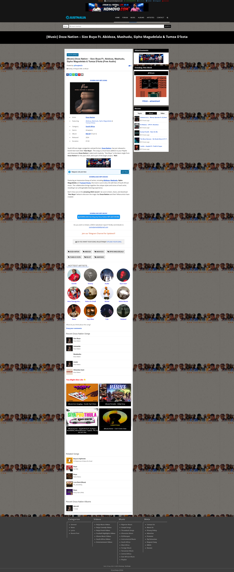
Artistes (150, 17)
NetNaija (128, 566)
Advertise (150, 533)
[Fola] (107, 310)
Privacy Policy (152, 530)
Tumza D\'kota (75, 257)
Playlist (124, 560)
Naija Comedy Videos (104, 528)
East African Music (128, 557)
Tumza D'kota (90, 123)
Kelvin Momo (123, 301)
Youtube (166, 1)
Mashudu (95, 121)
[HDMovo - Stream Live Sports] (117, 11)
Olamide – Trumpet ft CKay (148, 132)
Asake (107, 284)
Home (117, 17)
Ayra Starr (123, 284)
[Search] (167, 17)
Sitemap (121, 566)
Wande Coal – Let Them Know (149, 124)
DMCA (149, 545)
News (73, 528)
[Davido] (74, 275)
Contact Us (151, 525)
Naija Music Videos (103, 525)
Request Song (152, 542)
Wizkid (107, 301)
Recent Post (75, 533)
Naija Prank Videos (103, 530)
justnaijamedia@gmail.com (98, 227)
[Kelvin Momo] (123, 293)
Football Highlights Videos (105, 533)
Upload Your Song (114, 242)
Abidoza (88, 121)
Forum (125, 17)
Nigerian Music (126, 525)
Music (133, 17)
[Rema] (74, 310)
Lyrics (73, 530)
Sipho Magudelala (105, 121)
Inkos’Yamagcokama (74, 301)
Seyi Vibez (90, 319)
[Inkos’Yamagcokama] (74, 293)
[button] (67, 74)
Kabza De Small (90, 301)
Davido (74, 284)
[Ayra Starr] (123, 275)
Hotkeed (123, 319)
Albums (141, 17)
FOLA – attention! (151, 101)
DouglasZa (78, 65)
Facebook (141, 1)
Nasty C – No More (146, 117)
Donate (149, 548)
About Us (150, 528)
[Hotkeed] (123, 310)
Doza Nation (90, 117)
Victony (90, 284)
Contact (160, 17)
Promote (150, 536)
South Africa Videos (103, 539)
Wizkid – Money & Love (147, 146)
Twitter (149, 1)
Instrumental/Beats (128, 539)
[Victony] (90, 275)
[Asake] (107, 275)
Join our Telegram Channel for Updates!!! (98, 233)
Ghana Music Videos (103, 536)
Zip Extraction (152, 539)
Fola (106, 319)
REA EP (88, 134)
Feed (101, 1)
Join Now (125, 172)
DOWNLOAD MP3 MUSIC (98, 177)
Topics (140, 113)
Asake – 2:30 (144, 139)
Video (163, 113)
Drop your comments (74, 328)
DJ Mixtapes (125, 536)
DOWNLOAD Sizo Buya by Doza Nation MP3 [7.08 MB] (99, 217)
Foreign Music (126, 548)
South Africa (73, 55)
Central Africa (126, 554)
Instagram (157, 1)
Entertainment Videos (104, 542)
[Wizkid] (107, 293)
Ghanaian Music (127, 533)
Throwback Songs (127, 530)
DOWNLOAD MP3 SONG (98, 80)
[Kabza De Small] (90, 293)
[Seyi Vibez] (90, 310)
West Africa (125, 545)
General (74, 525)
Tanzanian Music (127, 551)
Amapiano (100, 257)
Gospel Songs (126, 528)
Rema (74, 319)
